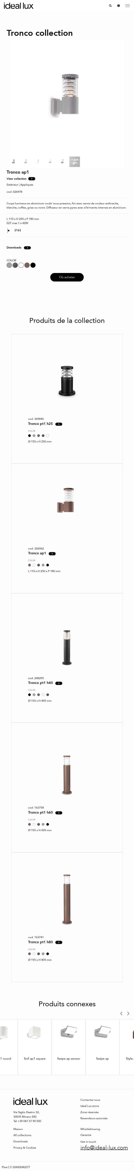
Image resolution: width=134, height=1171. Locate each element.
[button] (121, 1013)
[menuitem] (110, 5)
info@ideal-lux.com (104, 1148)
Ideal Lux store (89, 1106)
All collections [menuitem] (22, 1135)
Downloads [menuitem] (20, 1141)
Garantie (85, 1135)
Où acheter (67, 277)
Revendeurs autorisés (94, 1118)
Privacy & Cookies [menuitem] (24, 1148)
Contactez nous (90, 1100)
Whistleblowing (90, 1129)
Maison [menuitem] (18, 1129)
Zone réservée (89, 1112)
